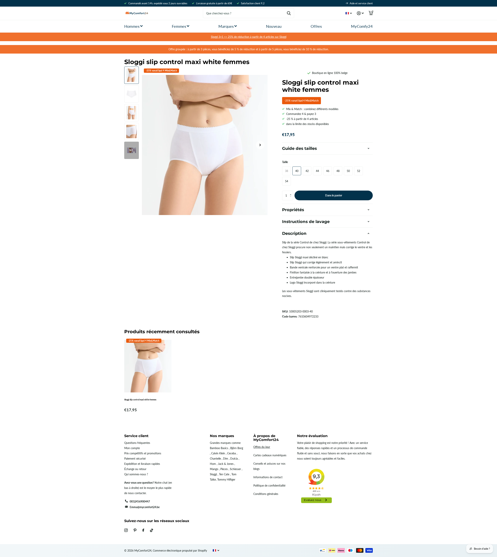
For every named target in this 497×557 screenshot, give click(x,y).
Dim (225, 458)
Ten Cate (224, 474)
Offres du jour (261, 447)
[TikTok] (151, 530)
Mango (214, 469)
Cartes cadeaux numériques (269, 455)
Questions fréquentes (137, 442)
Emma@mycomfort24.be (145, 507)
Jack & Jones (226, 463)
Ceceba (231, 453)
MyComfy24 (362, 26)
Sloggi (213, 474)
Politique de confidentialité (269, 485)
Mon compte (132, 448)
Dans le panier (333, 195)
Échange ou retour (135, 469)
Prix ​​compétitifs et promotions (142, 453)
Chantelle (215, 458)
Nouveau (274, 26)
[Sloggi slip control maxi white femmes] (147, 366)
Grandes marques (220, 442)
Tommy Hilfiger (226, 479)
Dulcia (234, 458)
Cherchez (288, 13)
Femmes (179, 26)
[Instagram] (126, 530)
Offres (316, 26)
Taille (285, 162)
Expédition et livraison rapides (142, 463)
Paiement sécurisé (135, 458)
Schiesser (235, 469)
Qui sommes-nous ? (136, 474)
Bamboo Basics (219, 448)
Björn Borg (236, 448)
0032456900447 (140, 501)
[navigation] (131, 75)
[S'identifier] (360, 13)
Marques (226, 26)
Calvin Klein (218, 453)
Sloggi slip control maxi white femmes (140, 399)
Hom (213, 463)
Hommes (132, 26)
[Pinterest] (135, 530)
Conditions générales (265, 493)
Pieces (224, 469)
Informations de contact (267, 477)
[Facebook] (143, 530)
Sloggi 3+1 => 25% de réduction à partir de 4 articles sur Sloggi (248, 36)
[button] (291, 192)
